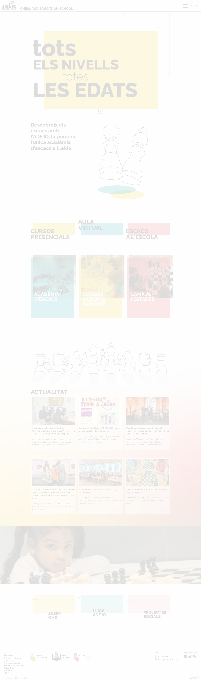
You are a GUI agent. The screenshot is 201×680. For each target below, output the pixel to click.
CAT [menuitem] (192, 6)
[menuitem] (193, 6)
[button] (185, 6)
